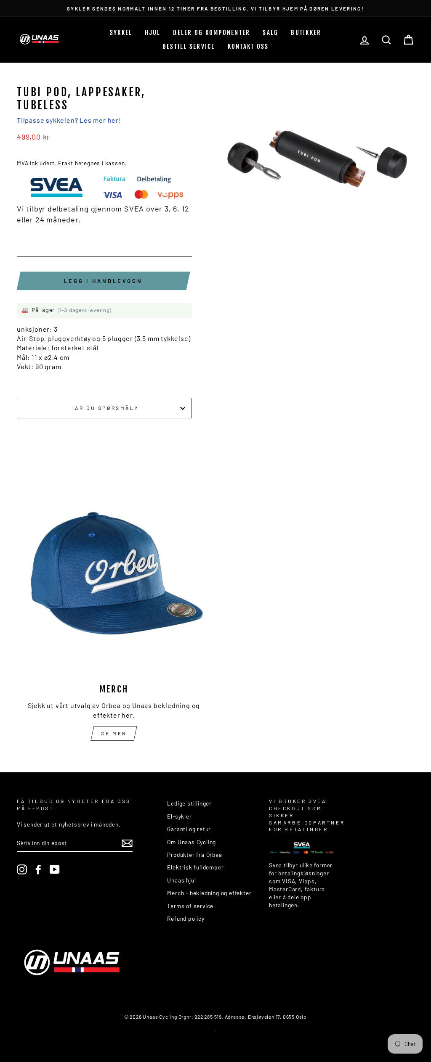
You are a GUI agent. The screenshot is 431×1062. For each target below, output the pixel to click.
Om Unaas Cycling (191, 841)
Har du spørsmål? (104, 408)
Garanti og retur (189, 828)
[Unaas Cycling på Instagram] (22, 869)
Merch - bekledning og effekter (209, 892)
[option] (215, 8)
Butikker (306, 33)
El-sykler (179, 816)
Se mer (114, 733)
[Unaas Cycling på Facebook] (38, 869)
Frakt (65, 162)
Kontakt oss (248, 46)
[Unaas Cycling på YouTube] (55, 869)
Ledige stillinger (189, 803)
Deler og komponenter (211, 33)
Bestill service (188, 46)
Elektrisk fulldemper (195, 867)
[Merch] (114, 579)
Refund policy (185, 918)
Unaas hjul (181, 880)
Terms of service (190, 905)
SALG (270, 33)
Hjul (152, 33)
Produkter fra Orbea (194, 854)
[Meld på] (127, 843)
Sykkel (121, 33)
